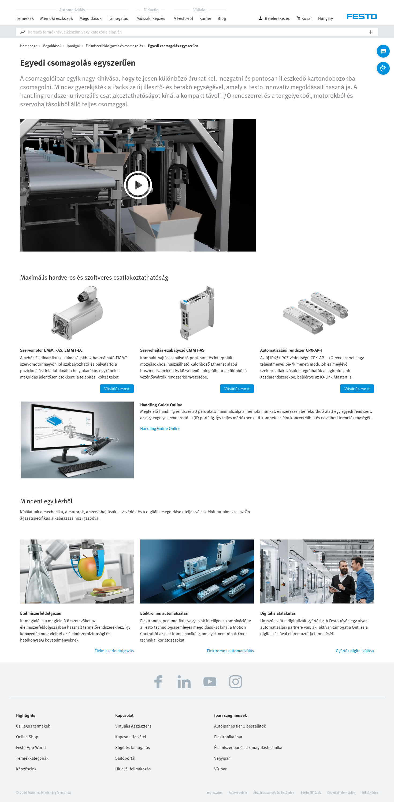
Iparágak (74, 45)
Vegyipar (222, 758)
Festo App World (31, 747)
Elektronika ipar (228, 736)
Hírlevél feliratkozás (133, 769)
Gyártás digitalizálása (355, 650)
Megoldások (52, 45)
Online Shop (27, 736)
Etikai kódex (370, 792)
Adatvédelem (238, 792)
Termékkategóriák (32, 758)
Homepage (28, 45)
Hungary (325, 18)
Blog (222, 18)
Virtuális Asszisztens (133, 726)
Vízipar (220, 769)
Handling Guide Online (160, 428)
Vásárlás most (116, 388)
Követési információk (341, 792)
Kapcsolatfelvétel (130, 736)
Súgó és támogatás (132, 747)
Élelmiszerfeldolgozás (114, 650)
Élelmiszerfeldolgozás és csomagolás (114, 45)
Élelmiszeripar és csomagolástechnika (248, 747)
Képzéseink (26, 769)
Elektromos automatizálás (230, 650)
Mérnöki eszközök (56, 18)
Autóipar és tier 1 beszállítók (240, 726)
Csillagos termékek (33, 726)
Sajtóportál (125, 758)
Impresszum (214, 792)
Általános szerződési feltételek (273, 792)
